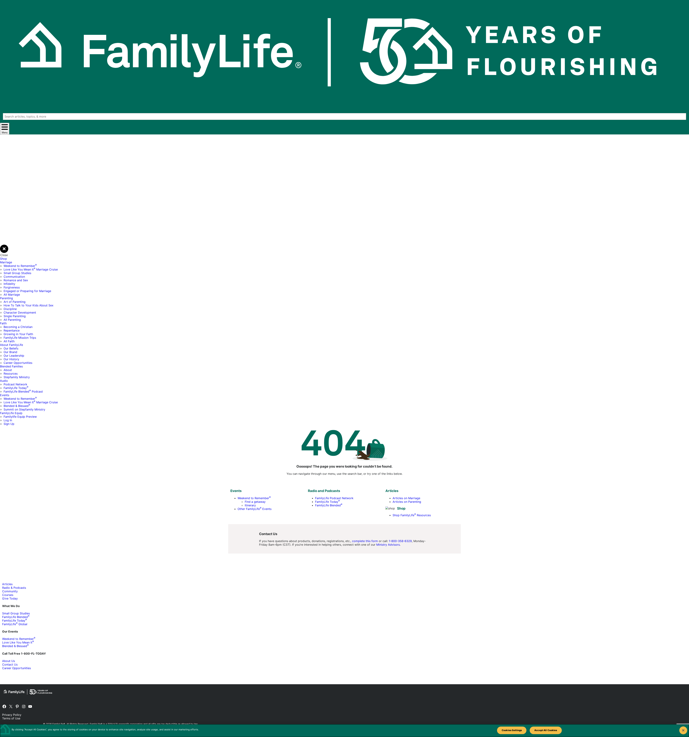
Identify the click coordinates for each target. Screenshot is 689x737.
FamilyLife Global (14, 624)
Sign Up (9, 424)
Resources (11, 373)
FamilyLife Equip (11, 413)
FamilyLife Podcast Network (334, 498)
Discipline (10, 309)
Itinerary (250, 505)
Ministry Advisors (388, 544)
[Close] (683, 730)
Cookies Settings (512, 730)
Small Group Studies (17, 273)
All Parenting (12, 319)
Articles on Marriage (406, 498)
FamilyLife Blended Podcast (23, 391)
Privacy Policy (11, 715)
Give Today (10, 598)
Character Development (20, 312)
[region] (344, 730)
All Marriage (12, 294)
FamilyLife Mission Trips (20, 337)
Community (10, 591)
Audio (4, 381)
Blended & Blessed (17, 406)
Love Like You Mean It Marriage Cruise (31, 269)
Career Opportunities (18, 363)
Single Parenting (15, 316)
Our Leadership (14, 355)
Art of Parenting (14, 302)
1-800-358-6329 (400, 541)
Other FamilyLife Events (254, 509)
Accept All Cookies (545, 730)
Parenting (6, 298)
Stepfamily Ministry (17, 377)
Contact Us (10, 664)
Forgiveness (12, 287)
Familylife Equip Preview (20, 416)
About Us (8, 661)
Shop (3, 258)
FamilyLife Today (16, 388)
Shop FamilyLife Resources (412, 515)
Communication (14, 276)
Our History (11, 359)
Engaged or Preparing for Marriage (27, 291)
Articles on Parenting (407, 501)
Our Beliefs (11, 348)
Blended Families (11, 366)
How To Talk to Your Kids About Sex (28, 305)
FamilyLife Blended (328, 505)
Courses (7, 595)
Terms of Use (11, 718)
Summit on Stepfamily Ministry (24, 409)
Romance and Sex (16, 280)
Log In (8, 420)
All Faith (9, 341)
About (8, 370)
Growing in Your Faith (18, 334)
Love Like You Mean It (18, 642)
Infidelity (9, 284)
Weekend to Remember (20, 266)
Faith (3, 323)
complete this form (365, 541)
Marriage (6, 262)
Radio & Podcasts (14, 587)
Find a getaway (255, 501)
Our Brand (10, 352)
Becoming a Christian (18, 327)
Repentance (12, 330)
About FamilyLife (11, 345)
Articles (7, 584)
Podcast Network (15, 384)
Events (4, 395)
